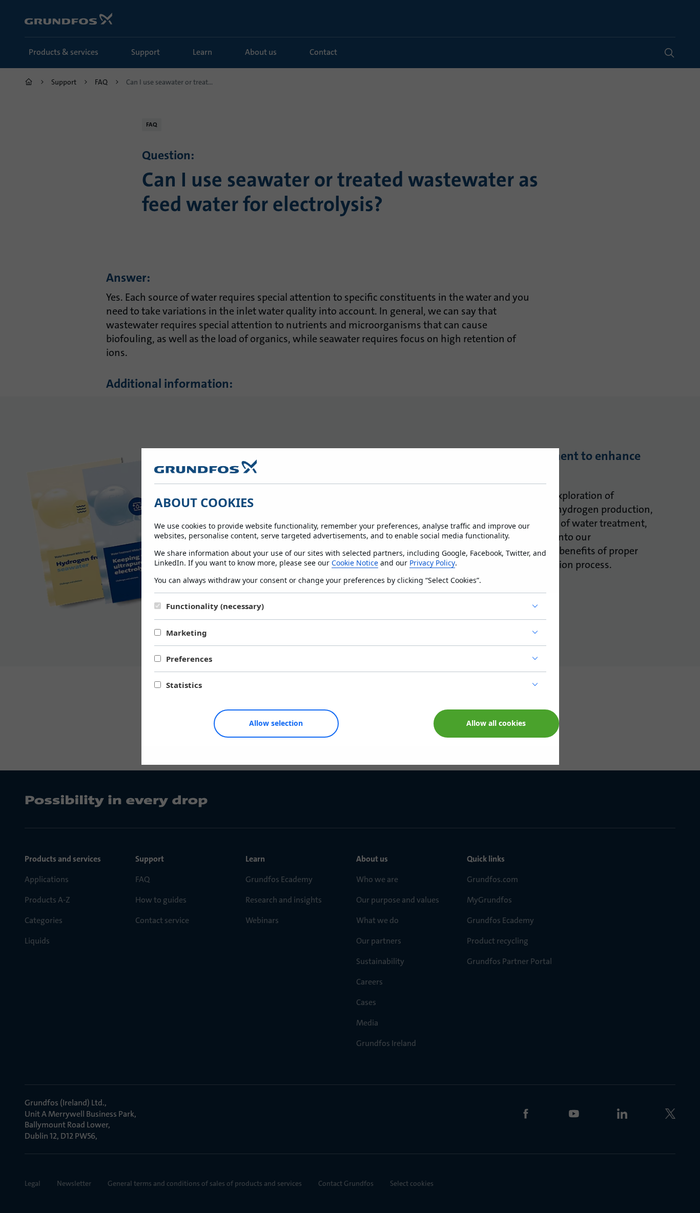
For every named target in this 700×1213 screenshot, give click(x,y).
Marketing (186, 633)
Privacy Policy (432, 563)
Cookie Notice (355, 563)
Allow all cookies (496, 723)
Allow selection (276, 723)
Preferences (189, 659)
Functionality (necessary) (215, 606)
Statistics (184, 685)
